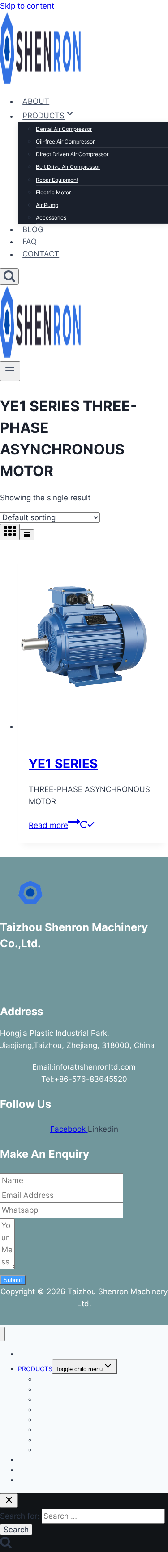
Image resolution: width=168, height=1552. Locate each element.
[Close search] (9, 1500)
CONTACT (40, 254)
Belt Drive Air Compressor (68, 166)
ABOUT (35, 101)
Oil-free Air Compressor (65, 141)
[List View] (27, 534)
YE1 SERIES (63, 763)
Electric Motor (53, 192)
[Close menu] (2, 1334)
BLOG (32, 229)
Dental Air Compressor (64, 129)
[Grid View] (10, 532)
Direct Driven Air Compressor (72, 154)
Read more (48, 825)
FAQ (29, 241)
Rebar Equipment (57, 179)
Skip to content (27, 5)
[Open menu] (10, 371)
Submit (13, 1280)
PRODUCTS (35, 1368)
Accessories (51, 217)
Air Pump (47, 205)
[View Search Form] (9, 276)
